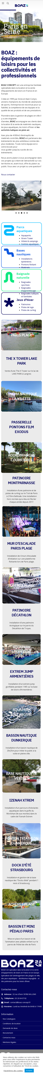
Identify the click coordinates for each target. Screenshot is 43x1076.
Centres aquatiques (30, 243)
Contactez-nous (9, 1036)
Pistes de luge (27, 306)
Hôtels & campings (29, 240)
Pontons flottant (28, 263)
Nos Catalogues (9, 1018)
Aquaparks (26, 234)
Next (37, 195)
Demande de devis (10, 1027)
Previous (5, 195)
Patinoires (25, 303)
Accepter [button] (29, 1070)
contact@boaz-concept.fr (20, 1001)
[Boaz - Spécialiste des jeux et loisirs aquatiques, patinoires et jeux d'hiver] (21, 5)
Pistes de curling (28, 309)
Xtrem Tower (27, 237)
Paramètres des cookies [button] (13, 1071)
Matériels (25, 266)
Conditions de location (12, 1022)
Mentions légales (9, 1041)
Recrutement (8, 1032)
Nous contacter (8, 174)
